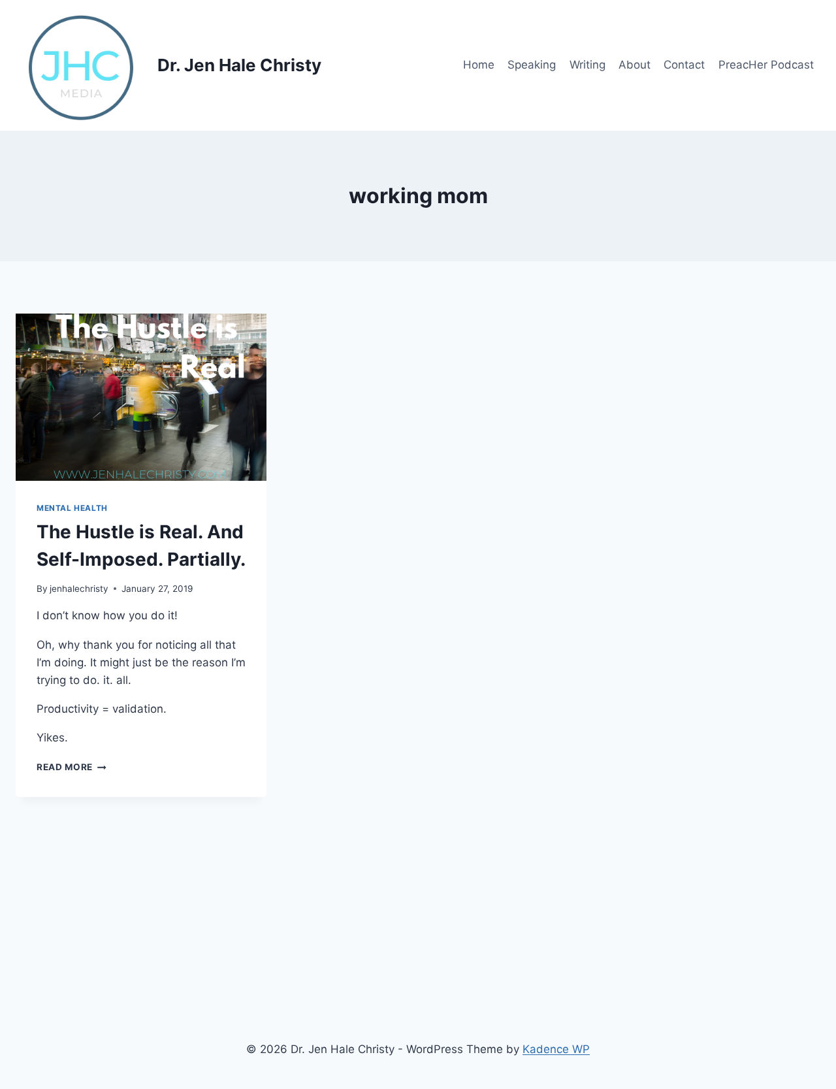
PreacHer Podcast (766, 64)
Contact (684, 64)
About (635, 64)
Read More (71, 767)
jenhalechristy (79, 588)
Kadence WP (556, 1049)
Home (478, 64)
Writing (587, 64)
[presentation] (141, 397)
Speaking (531, 64)
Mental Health (72, 508)
